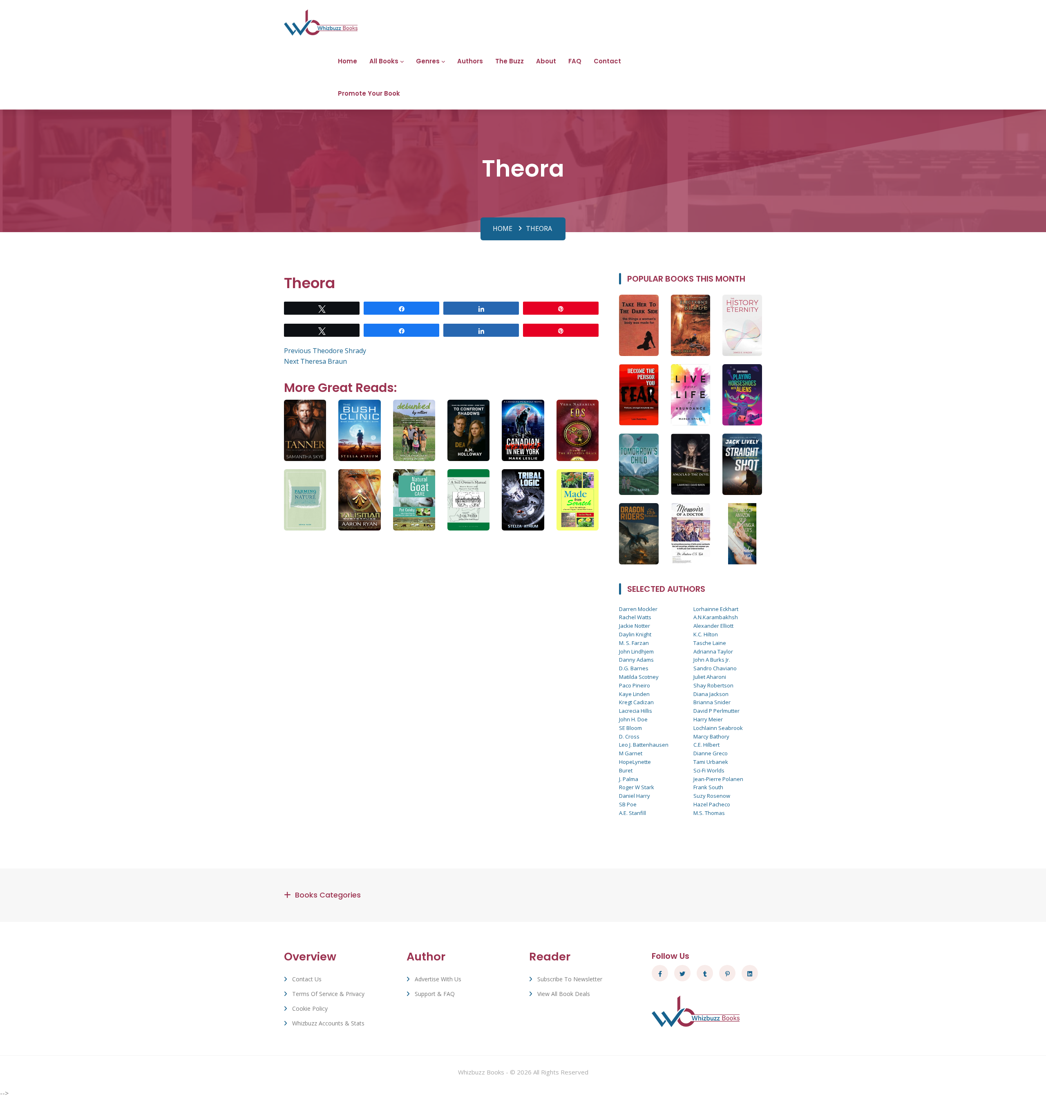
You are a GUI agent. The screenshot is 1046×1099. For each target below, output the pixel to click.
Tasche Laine (709, 643)
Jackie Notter (634, 625)
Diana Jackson (711, 694)
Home (347, 61)
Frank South (708, 787)
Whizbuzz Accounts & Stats (328, 1023)
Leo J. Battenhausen (643, 744)
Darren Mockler (638, 609)
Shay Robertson (713, 685)
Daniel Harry (634, 795)
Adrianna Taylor (713, 651)
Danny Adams (636, 659)
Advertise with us (438, 979)
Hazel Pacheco (711, 804)
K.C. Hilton (705, 634)
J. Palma (628, 779)
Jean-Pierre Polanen (718, 779)
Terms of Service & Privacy (328, 994)
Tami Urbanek (710, 761)
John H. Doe (633, 719)
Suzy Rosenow (711, 795)
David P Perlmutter (716, 710)
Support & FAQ (435, 994)
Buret (626, 770)
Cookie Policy (310, 1008)
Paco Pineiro (634, 685)
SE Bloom (630, 728)
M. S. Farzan (634, 643)
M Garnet (630, 753)
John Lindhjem (636, 651)
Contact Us (307, 979)
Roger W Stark (636, 787)
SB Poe (628, 804)
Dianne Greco (710, 753)
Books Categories (328, 895)
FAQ (574, 61)
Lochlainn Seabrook (718, 728)
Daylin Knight (635, 634)
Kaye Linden (634, 694)
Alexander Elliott (713, 625)
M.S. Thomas (709, 813)
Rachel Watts (635, 617)
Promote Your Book (369, 93)
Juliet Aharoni (709, 676)
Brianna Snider (712, 702)
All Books (383, 61)
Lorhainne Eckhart (715, 609)
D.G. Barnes (633, 668)
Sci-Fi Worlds (708, 770)
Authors (470, 61)
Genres (428, 61)
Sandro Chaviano (715, 668)
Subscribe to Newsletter (569, 979)
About (546, 61)
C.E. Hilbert (706, 744)
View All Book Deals (563, 994)
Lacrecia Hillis (635, 710)
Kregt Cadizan (636, 702)
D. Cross (629, 736)
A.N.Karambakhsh (715, 617)
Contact (607, 61)
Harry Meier (708, 719)
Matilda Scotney (639, 676)
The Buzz (509, 61)
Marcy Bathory (711, 736)
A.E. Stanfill (632, 813)
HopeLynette (635, 761)
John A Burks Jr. (711, 659)
